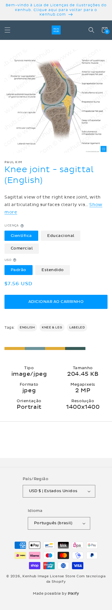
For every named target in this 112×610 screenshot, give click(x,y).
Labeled (77, 327)
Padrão (18, 270)
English (27, 327)
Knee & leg (52, 327)
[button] (7, 30)
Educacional (60, 235)
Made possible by (56, 593)
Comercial (22, 248)
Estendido (53, 270)
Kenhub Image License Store (49, 576)
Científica (21, 235)
